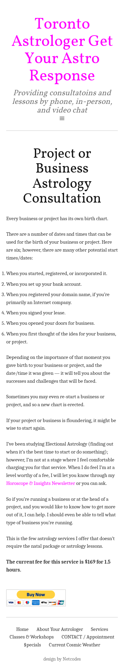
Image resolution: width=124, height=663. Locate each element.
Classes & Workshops (32, 637)
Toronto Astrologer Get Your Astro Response (62, 50)
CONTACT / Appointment (88, 637)
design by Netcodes (62, 659)
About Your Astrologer (60, 629)
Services (99, 629)
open (62, 118)
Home (22, 629)
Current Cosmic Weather (74, 645)
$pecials (32, 645)
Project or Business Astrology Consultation (62, 176)
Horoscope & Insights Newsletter (40, 483)
